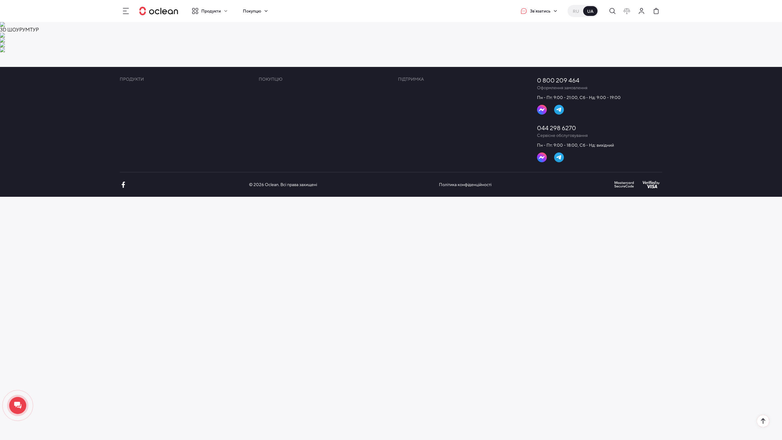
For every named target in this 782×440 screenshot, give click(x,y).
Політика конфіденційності (465, 184)
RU (576, 11)
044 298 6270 (556, 127)
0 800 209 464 (558, 80)
